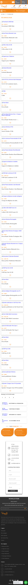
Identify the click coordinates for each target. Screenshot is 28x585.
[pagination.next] (13, 397)
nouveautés (3, 530)
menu (4, 10)
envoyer (13, 490)
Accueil (3, 14)
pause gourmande (5, 551)
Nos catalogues (17, 2)
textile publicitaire (5, 558)
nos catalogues (20, 11)
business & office (5, 546)
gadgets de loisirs (5, 548)
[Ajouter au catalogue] (6, 29)
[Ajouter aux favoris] (10, 29)
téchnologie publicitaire (6, 555)
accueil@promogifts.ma (15, 463)
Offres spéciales (4, 535)
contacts (2, 540)
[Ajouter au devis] (3, 29)
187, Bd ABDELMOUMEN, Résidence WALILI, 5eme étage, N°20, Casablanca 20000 (15, 448)
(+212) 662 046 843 (15, 455)
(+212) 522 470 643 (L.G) (15, 459)
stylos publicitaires (5, 553)
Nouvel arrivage (23, 2)
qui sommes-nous (4, 537)
